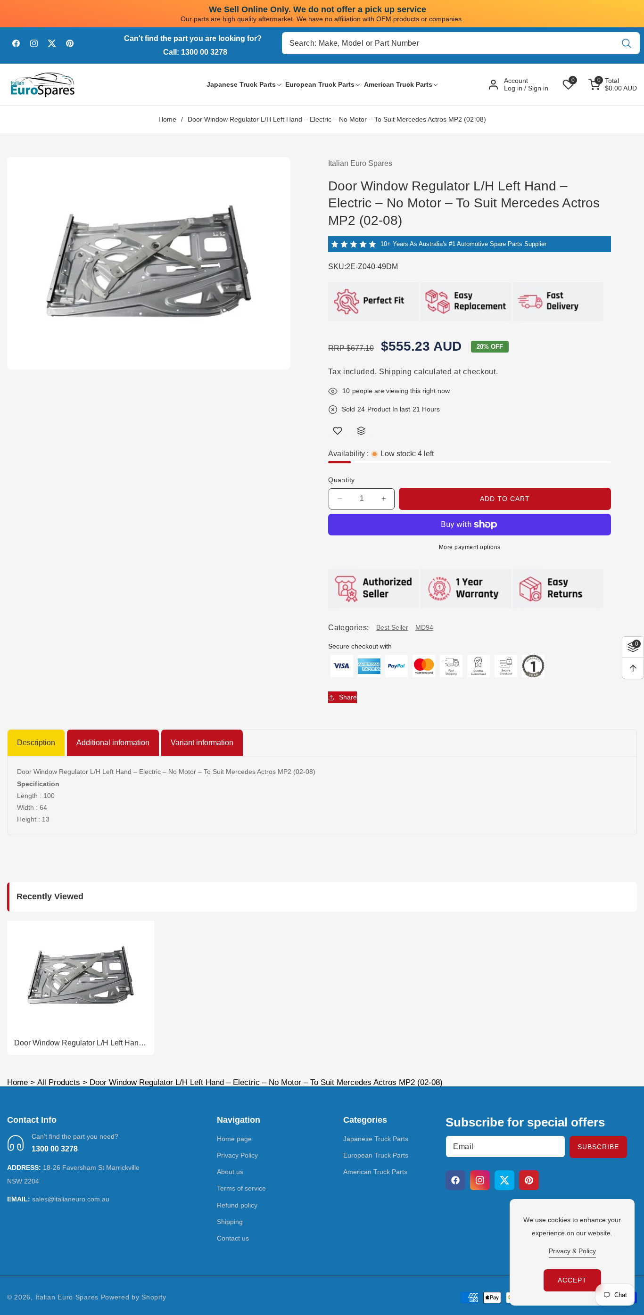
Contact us (233, 1238)
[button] (241, 84)
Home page (234, 1138)
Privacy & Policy (572, 1251)
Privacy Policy (237, 1155)
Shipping (395, 372)
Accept (572, 1280)
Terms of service (241, 1188)
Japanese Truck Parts (375, 1138)
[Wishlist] (337, 430)
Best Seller (392, 627)
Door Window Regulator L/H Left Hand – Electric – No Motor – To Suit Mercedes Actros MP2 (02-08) (78, 1043)
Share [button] (348, 697)
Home (167, 119)
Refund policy (237, 1205)
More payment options (470, 547)
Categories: (348, 628)
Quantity (341, 480)
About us (230, 1171)
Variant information (202, 743)
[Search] (626, 43)
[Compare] (361, 430)
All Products (58, 1082)
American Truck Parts (375, 1171)
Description (36, 743)
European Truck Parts (375, 1155)
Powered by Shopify (133, 1297)
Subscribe (598, 1147)
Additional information (112, 743)
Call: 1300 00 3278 (195, 52)
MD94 (424, 627)
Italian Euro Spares (67, 1297)
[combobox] (461, 43)
